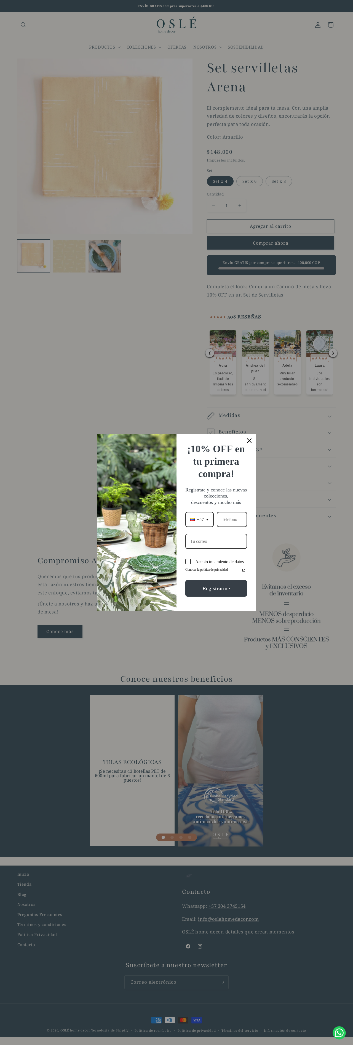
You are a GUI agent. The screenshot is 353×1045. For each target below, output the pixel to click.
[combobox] (199, 519)
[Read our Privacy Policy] (243, 570)
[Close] (249, 440)
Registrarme (216, 588)
